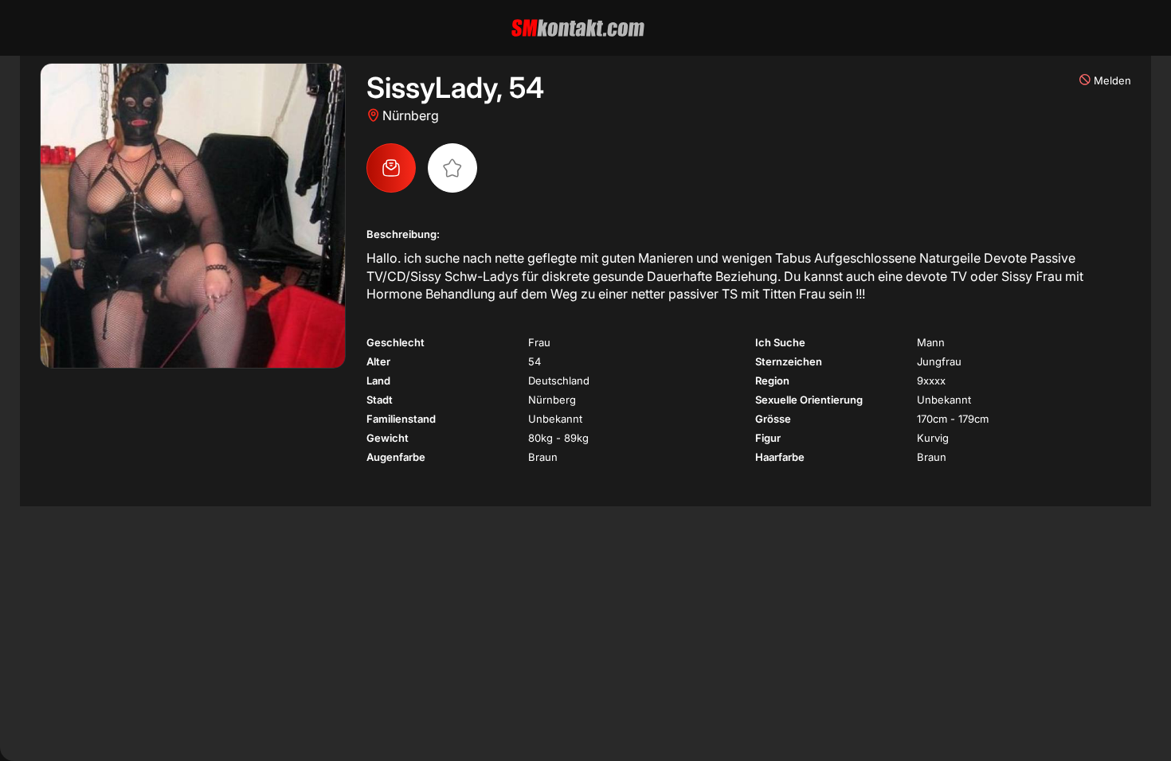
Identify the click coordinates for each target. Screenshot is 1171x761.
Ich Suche (780, 342)
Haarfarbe (780, 457)
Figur (768, 437)
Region (772, 380)
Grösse (773, 418)
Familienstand (401, 418)
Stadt (379, 399)
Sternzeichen (788, 361)
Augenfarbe (395, 457)
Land (378, 380)
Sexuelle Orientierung (809, 399)
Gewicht (387, 437)
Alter (378, 361)
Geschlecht (395, 342)
